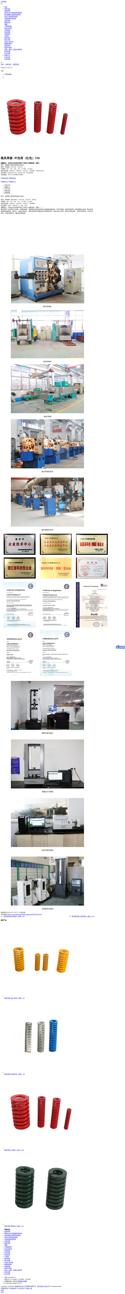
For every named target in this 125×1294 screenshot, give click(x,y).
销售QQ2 (13, 181)
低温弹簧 (7, 45)
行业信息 (7, 57)
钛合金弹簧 (8, 28)
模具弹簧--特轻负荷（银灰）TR (84, 916)
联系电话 (13, 1288)
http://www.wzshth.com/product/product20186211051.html (24, 914)
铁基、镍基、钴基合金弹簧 (13, 49)
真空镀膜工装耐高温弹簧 (12, 14)
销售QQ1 (5, 181)
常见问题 (7, 59)
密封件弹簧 (8, 47)
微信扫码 (5, 178)
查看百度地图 (22, 1281)
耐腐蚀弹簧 (8, 43)
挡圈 (5, 24)
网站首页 (5, 1288)
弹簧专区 (7, 9)
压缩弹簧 (7, 30)
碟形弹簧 (7, 22)
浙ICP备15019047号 (43, 1286)
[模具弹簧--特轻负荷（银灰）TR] (41, 1072)
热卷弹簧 (7, 51)
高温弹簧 (7, 11)
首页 (5, 7)
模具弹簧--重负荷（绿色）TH (15, 916)
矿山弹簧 (7, 53)
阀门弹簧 (7, 40)
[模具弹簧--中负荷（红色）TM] (41, 1148)
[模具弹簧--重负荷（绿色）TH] (41, 1224)
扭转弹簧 (7, 32)
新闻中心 (7, 55)
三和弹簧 (4, 1)
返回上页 (29, 1288)
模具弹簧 (7, 38)
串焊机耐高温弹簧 (10, 18)
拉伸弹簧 (7, 34)
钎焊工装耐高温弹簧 (11, 16)
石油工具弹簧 (8, 41)
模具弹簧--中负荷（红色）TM (14, 1150)
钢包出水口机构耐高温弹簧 (13, 12)
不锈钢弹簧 (8, 26)
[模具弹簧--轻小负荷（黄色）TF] (41, 996)
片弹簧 (6, 36)
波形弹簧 (7, 20)
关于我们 (21, 1288)
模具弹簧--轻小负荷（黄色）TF (14, 998)
